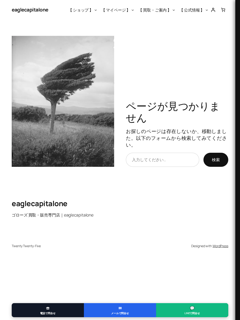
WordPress (220, 246)
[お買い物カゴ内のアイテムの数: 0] (223, 10)
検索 (216, 159)
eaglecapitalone (30, 9)
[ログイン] (213, 10)
